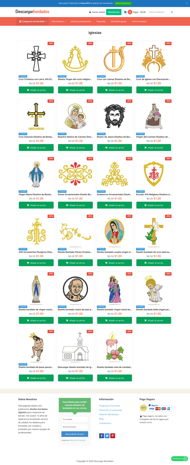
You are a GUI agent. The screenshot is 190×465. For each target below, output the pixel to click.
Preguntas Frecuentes (109, 405)
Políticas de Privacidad (77, 440)
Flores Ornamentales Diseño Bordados (75, 194)
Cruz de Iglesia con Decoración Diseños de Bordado (153, 79)
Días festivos (58, 21)
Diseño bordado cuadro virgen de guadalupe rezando (114, 252)
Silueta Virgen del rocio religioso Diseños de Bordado (75, 79)
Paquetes (101, 21)
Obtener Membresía (109, 414)
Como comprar (139, 21)
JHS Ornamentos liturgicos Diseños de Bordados (36, 252)
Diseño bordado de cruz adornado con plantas (153, 252)
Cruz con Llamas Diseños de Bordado (114, 79)
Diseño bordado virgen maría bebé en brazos (114, 309)
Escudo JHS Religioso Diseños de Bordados (153, 194)
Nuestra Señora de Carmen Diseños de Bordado (75, 137)
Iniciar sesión (98, 12)
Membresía (113, 12)
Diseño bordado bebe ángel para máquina (153, 309)
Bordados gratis (118, 21)
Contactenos (105, 423)
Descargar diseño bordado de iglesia (75, 367)
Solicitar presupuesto (81, 21)
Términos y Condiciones (110, 410)
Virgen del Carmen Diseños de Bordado (153, 137)
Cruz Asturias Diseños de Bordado (36, 137)
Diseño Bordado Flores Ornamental (75, 252)
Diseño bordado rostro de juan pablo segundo (75, 309)
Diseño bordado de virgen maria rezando (36, 309)
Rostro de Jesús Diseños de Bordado (114, 137)
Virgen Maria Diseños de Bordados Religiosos (36, 194)
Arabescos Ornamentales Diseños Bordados (114, 194)
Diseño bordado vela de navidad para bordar (114, 367)
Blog (101, 418)
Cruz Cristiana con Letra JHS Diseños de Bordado (36, 79)
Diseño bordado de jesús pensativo (36, 367)
